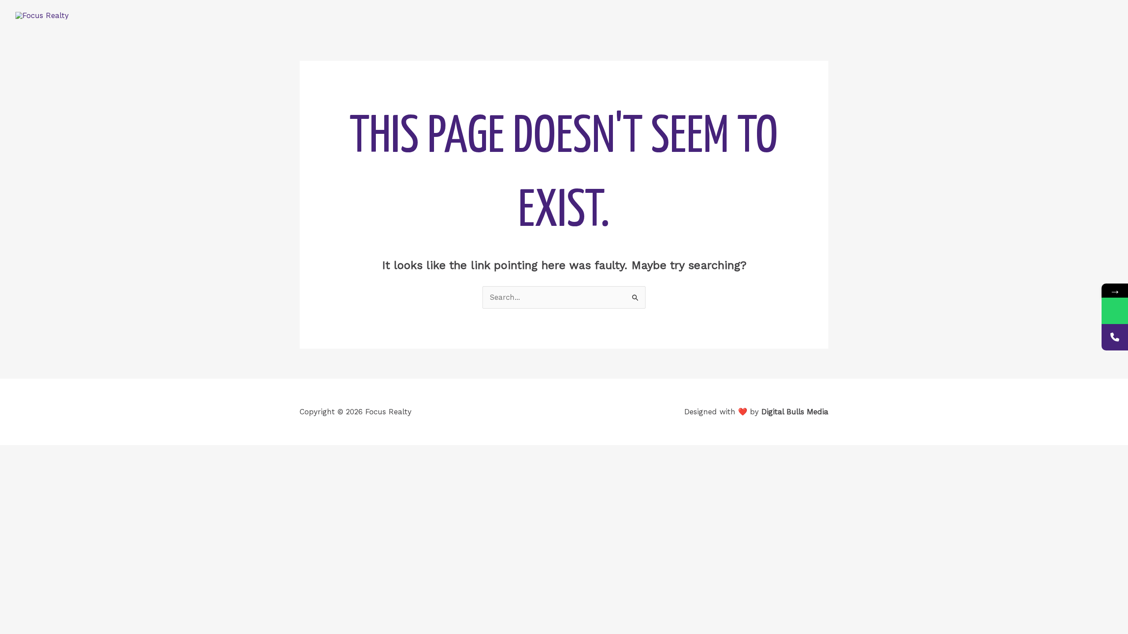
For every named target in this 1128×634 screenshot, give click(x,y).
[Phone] (1115, 337)
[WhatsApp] (1115, 311)
